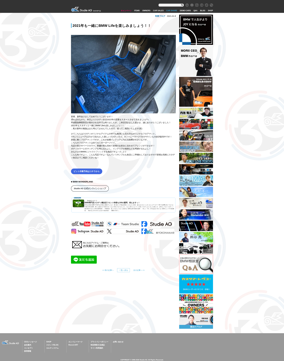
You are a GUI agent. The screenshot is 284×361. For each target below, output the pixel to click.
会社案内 (27, 345)
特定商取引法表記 (98, 345)
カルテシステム (52, 348)
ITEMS (137, 11)
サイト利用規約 (97, 348)
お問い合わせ (118, 342)
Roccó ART (73, 345)
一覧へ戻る (123, 270)
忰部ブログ (160, 16)
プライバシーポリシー (99, 342)
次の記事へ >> (139, 270)
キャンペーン (126, 11)
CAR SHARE (171, 11)
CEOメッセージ (30, 342)
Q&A (195, 11)
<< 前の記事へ (108, 270)
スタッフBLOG (52, 345)
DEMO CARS (185, 11)
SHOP (210, 11)
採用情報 (27, 351)
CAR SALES (158, 11)
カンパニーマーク (75, 342)
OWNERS (146, 11)
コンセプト (28, 348)
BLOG (202, 11)
